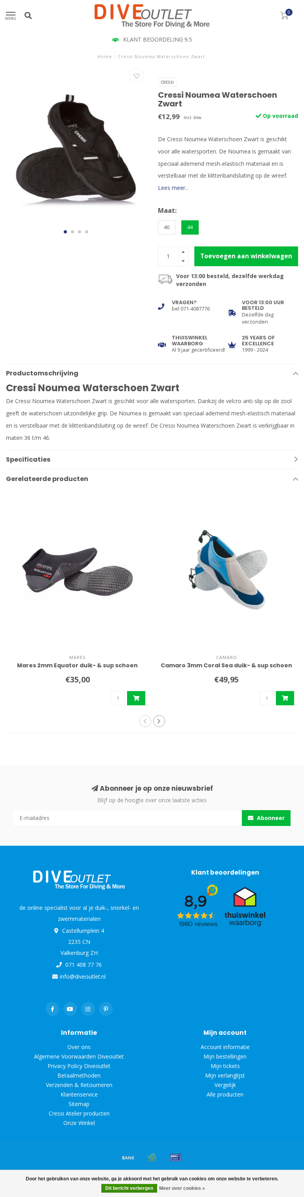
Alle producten (225, 1094)
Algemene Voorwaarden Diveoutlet (79, 1056)
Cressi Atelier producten (79, 1113)
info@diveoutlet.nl (83, 976)
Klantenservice (79, 1094)
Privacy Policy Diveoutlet (79, 1066)
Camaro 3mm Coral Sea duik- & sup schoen (226, 665)
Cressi (167, 82)
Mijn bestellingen (225, 1056)
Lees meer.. (173, 187)
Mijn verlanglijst (225, 1075)
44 (190, 227)
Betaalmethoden (79, 1075)
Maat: (167, 210)
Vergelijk (225, 1085)
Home (104, 56)
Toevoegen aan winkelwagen (246, 256)
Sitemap (78, 1104)
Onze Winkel (79, 1123)
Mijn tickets (225, 1066)
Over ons (79, 1047)
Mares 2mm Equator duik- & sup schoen (77, 665)
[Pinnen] (176, 1157)
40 (166, 227)
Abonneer (270, 818)
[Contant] (152, 1157)
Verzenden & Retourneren (79, 1085)
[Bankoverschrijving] (128, 1157)
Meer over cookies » (182, 1188)
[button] (65, 231)
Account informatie (225, 1047)
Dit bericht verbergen (129, 1188)
